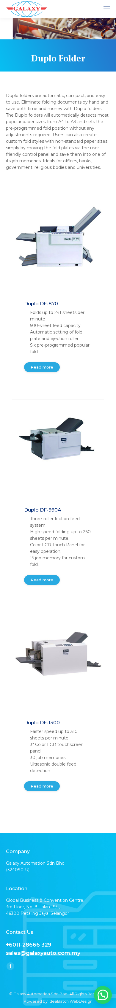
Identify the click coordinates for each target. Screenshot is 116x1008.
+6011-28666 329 (28, 945)
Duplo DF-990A (42, 510)
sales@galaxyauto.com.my (43, 953)
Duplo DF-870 (41, 304)
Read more (42, 367)
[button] (103, 995)
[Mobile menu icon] (107, 9)
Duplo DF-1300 (42, 723)
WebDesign (81, 1001)
